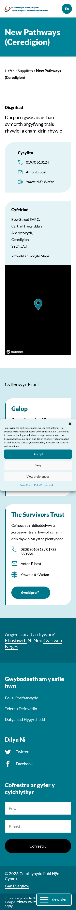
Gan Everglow (17, 885)
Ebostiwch (16, 640)
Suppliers (25, 71)
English (67, 9)
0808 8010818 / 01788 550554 (38, 551)
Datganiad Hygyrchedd (25, 719)
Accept (38, 454)
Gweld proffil (31, 592)
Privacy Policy (26, 902)
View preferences (38, 476)
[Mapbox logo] (15, 351)
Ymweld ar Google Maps (30, 256)
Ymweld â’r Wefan (40, 182)
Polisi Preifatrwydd (44, 485)
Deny (38, 465)
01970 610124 (37, 162)
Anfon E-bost (36, 172)
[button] (70, 424)
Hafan (10, 71)
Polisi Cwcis (26, 485)
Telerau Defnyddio (21, 708)
